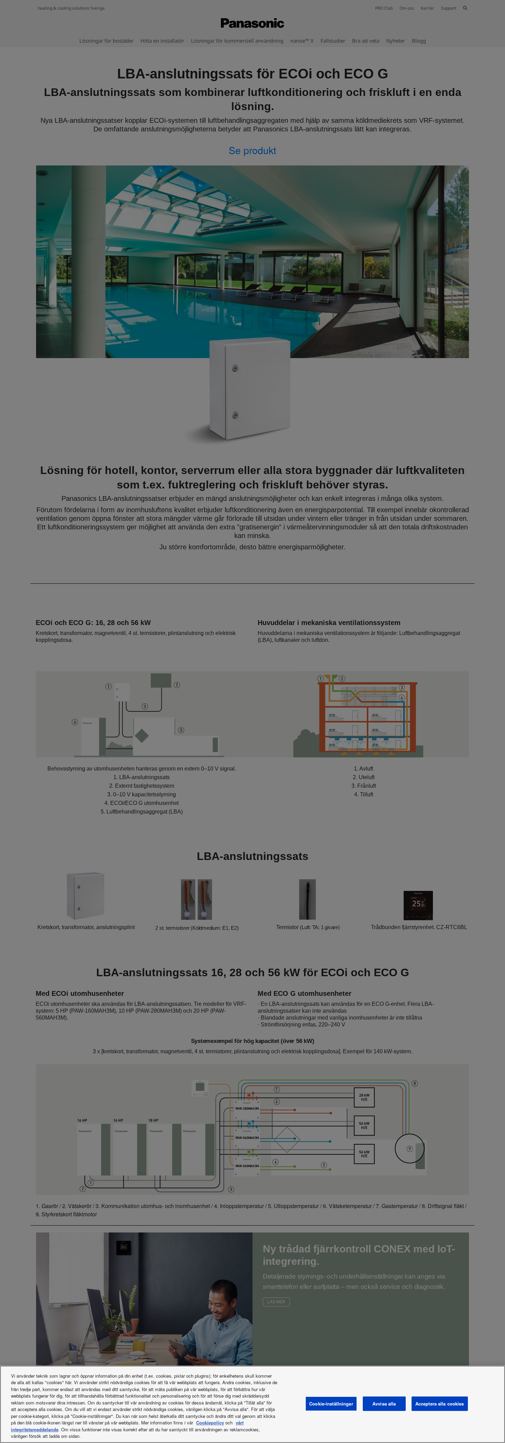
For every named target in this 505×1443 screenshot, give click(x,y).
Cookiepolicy (210, 1422)
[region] (252, 1404)
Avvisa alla (384, 1403)
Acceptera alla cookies (439, 1403)
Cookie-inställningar (331, 1403)
